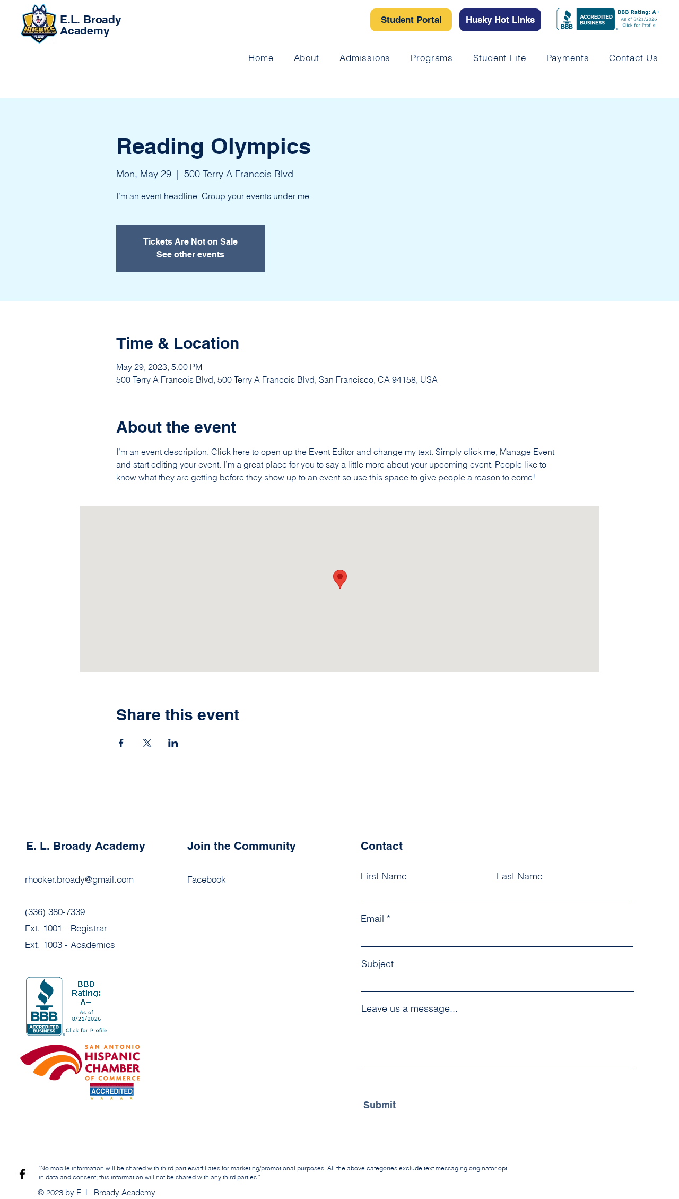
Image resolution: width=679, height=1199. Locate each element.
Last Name (520, 876)
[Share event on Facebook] (121, 743)
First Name (384, 876)
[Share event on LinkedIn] (173, 743)
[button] (499, 57)
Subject (377, 964)
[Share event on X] (147, 743)
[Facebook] (22, 1174)
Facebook (206, 879)
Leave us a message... (409, 1008)
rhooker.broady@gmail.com (79, 879)
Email (372, 919)
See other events (190, 254)
